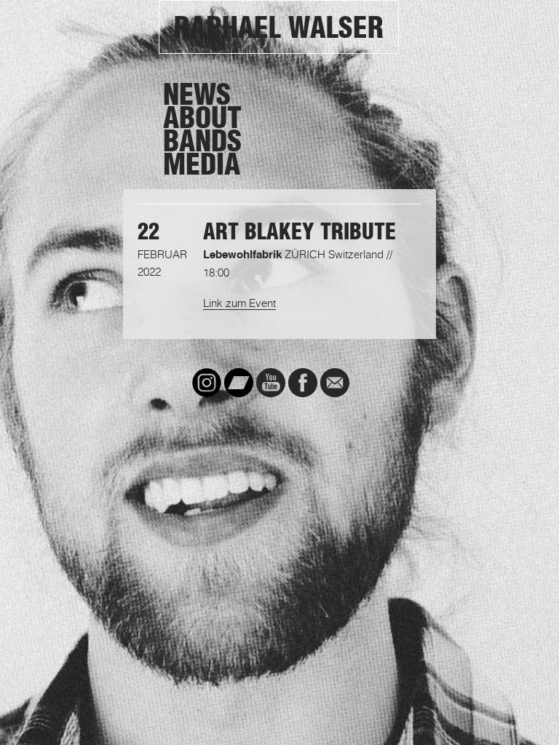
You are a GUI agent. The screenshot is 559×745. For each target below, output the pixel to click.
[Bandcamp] (238, 382)
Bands (202, 141)
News (197, 94)
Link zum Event (239, 302)
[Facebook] (302, 382)
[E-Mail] (334, 382)
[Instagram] (206, 382)
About (202, 118)
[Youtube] (270, 382)
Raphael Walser (279, 27)
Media (201, 164)
